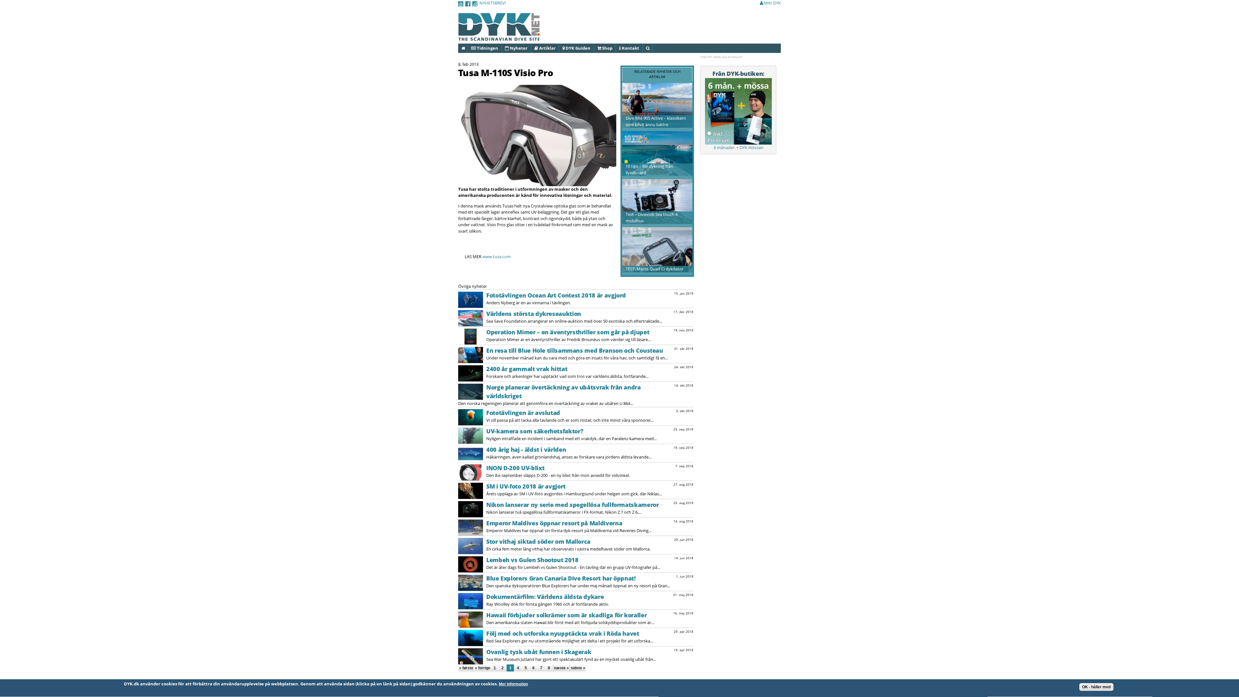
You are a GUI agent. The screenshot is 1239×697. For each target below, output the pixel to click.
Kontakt (630, 48)
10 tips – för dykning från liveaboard (649, 169)
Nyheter (518, 48)
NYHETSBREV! (492, 3)
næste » (561, 668)
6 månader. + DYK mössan (738, 147)
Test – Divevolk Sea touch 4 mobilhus (652, 217)
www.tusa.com (496, 256)
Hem (467, 48)
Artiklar (547, 48)
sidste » (578, 668)
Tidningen (487, 48)
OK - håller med (1096, 687)
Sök (651, 48)
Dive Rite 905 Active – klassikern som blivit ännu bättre (656, 121)
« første (466, 668)
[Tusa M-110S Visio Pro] (537, 183)
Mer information (513, 684)
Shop (606, 48)
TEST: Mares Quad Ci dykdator (654, 269)
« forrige (482, 668)
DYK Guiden (577, 48)
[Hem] (498, 37)
